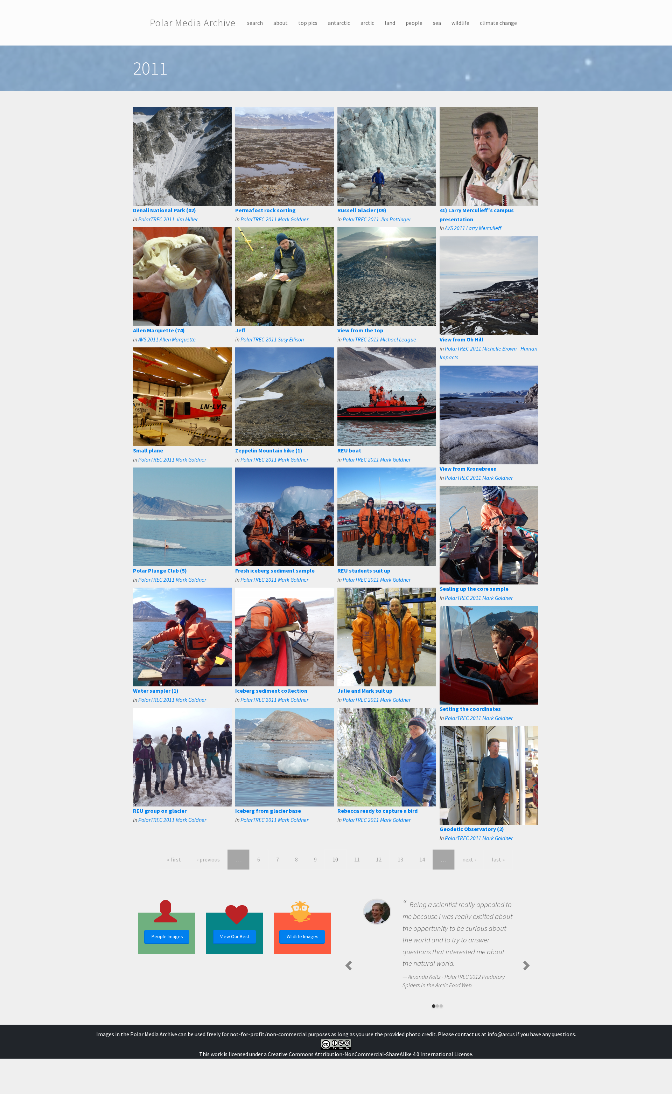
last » (498, 859)
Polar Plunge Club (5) (160, 570)
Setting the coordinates (470, 708)
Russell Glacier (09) (361, 210)
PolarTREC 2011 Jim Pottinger (377, 219)
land (390, 22)
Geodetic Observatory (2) (472, 828)
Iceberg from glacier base (268, 810)
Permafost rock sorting (265, 210)
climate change (498, 22)
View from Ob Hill (461, 339)
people (414, 22)
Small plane (148, 450)
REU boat (349, 450)
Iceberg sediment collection (271, 690)
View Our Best (235, 936)
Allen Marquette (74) (159, 330)
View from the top (360, 330)
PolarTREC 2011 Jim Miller (168, 219)
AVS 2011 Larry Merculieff (473, 227)
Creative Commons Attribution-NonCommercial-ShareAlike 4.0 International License (370, 1054)
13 (400, 859)
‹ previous (208, 859)
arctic (367, 22)
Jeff (240, 330)
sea (437, 22)
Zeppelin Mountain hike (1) (268, 450)
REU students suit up (363, 570)
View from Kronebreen (468, 468)
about (280, 22)
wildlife (460, 22)
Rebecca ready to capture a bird (377, 810)
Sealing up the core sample (474, 588)
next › (469, 859)
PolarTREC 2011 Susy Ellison (272, 339)
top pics (307, 22)
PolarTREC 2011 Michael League (379, 339)
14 (422, 859)
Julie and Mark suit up (364, 690)
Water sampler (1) (155, 690)
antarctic (339, 22)
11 (357, 859)
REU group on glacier (160, 810)
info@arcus (501, 1034)
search (255, 22)
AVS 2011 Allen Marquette (167, 339)
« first (174, 859)
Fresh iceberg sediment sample (275, 570)
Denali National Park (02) (164, 210)
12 (379, 859)
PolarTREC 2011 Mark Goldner (274, 219)
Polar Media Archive (193, 22)
